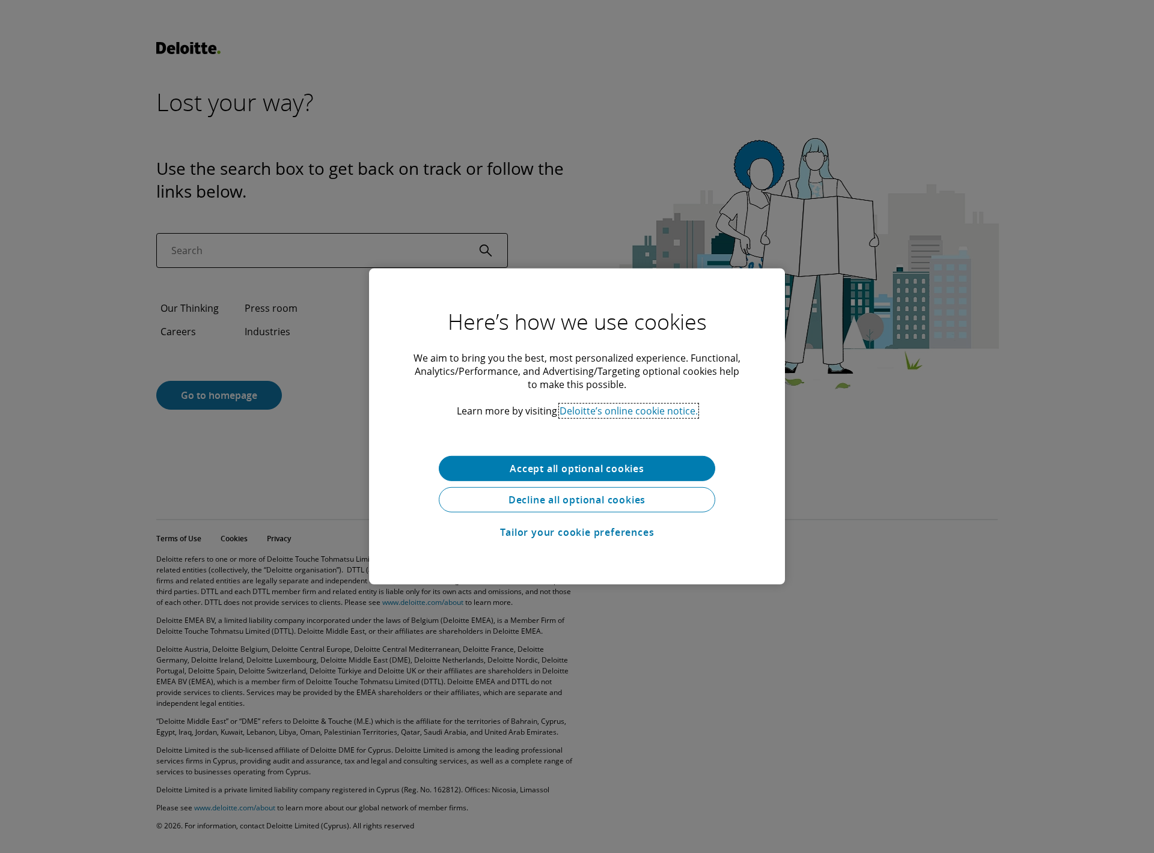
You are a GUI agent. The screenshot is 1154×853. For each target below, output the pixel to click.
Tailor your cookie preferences (577, 532)
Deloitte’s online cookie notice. (629, 410)
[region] (577, 426)
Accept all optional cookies (577, 468)
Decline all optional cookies (577, 499)
